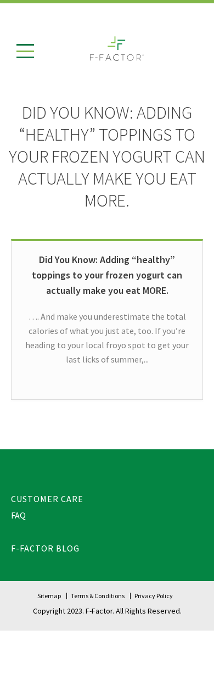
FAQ (18, 515)
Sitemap (49, 596)
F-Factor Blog (45, 548)
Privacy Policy (153, 596)
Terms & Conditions (98, 596)
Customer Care (47, 498)
